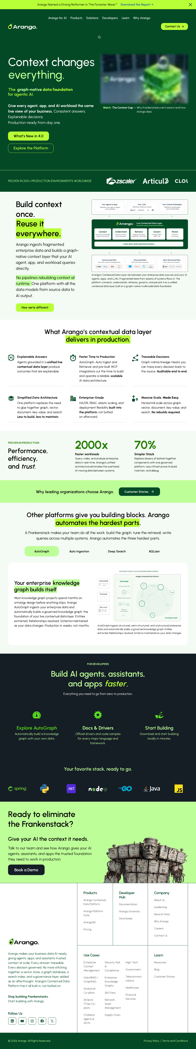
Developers (110, 18)
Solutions (92, 18)
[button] (190, 4)
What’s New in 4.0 (28, 136)
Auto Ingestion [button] (79, 551)
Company (161, 893)
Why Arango (141, 18)
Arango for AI (57, 18)
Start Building (159, 728)
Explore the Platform (31, 148)
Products (76, 18)
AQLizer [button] (154, 551)
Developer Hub (127, 895)
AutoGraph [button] (41, 551)
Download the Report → (137, 4)
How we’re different (34, 307)
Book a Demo (26, 869)
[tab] (41, 551)
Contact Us (172, 26)
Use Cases (92, 955)
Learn (125, 18)
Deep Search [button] (117, 551)
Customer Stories (136, 492)
